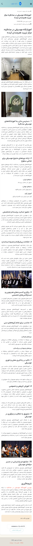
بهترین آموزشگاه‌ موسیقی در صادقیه (19, 488)
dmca (21, 543)
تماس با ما (17, 543)
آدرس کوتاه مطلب (16, 530)
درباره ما (11, 543)
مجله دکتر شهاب (26, 11)
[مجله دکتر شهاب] (16, 3)
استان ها (19, 11)
